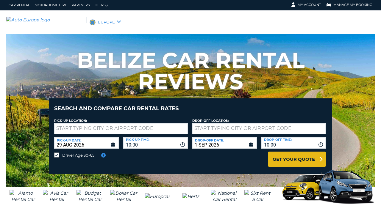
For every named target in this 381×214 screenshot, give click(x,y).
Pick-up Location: (70, 121)
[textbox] (121, 128)
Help (99, 5)
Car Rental (19, 5)
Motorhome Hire (51, 5)
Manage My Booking (352, 5)
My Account (309, 5)
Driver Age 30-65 (78, 155)
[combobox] (155, 143)
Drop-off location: (210, 121)
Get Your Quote (294, 159)
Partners (81, 5)
